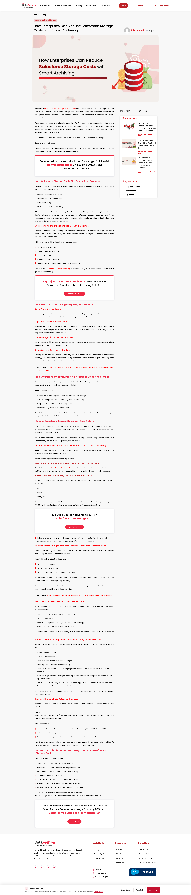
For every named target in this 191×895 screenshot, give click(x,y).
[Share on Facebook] (134, 111)
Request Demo (139, 5)
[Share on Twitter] (140, 111)
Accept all (153, 890)
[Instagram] (54, 867)
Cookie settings (123, 890)
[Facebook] (36, 867)
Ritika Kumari (137, 30)
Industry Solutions (63, 5)
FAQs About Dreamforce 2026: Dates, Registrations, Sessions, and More (147, 127)
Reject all (139, 890)
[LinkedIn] (48, 867)
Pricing (79, 5)
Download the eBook (59, 165)
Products (44, 5)
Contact (106, 5)
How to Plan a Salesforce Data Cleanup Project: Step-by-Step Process (145, 163)
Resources (91, 5)
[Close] (164, 890)
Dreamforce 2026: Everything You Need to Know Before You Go (147, 144)
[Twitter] (42, 867)
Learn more (98, 892)
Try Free (123, 5)
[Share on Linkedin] (146, 111)
